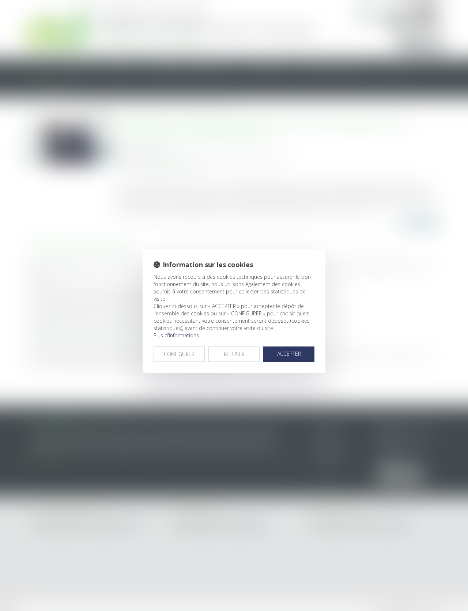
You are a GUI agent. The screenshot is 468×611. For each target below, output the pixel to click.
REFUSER (234, 354)
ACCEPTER (289, 353)
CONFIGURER (179, 354)
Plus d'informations (176, 335)
